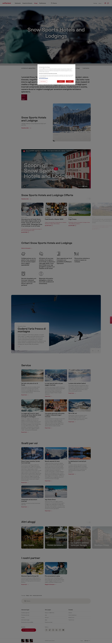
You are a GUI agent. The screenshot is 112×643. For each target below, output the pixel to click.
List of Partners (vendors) (43, 78)
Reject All (61, 81)
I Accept (69, 81)
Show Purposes (43, 81)
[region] (56, 74)
